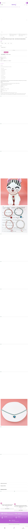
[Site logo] (14, 4)
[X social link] (3, 60)
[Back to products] (26, 37)
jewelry (2, 59)
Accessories (7, 506)
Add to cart (6, 52)
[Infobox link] (7, 514)
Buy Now (14, 50)
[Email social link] (4, 60)
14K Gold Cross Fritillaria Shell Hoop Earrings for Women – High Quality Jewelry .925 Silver (7, 505)
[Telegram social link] (9, 60)
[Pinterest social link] (5, 60)
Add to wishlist (3, 54)
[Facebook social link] (2, 60)
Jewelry (3, 37)
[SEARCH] (26, 3)
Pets (5, 58)
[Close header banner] (27, 1)
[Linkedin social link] (6, 60)
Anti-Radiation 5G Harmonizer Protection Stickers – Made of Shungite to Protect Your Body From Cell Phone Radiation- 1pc (20, 506)
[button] (1, 20)
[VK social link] (8, 60)
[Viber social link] (10, 60)
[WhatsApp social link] (7, 60)
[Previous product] (25, 37)
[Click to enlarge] (2, 32)
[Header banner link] (13, 1)
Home (1, 37)
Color (1, 41)
